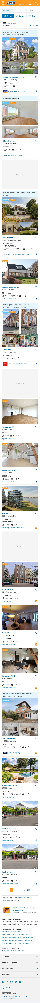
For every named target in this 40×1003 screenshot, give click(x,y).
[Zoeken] (26, 10)
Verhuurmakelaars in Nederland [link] (13, 951)
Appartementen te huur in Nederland (15, 935)
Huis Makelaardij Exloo (10, 840)
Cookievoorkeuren (9, 999)
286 (28, 890)
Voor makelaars (7, 969)
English (8, 988)
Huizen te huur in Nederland (12, 932)
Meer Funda (6, 974)
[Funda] (12, 3)
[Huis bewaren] (36, 77)
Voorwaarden (14, 996)
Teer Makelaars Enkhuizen (17, 364)
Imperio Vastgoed (8, 439)
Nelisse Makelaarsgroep (16, 91)
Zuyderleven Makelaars (10, 482)
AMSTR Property (14, 753)
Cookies (24, 996)
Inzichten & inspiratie (9, 963)
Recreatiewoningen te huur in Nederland (16, 943)
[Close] (11, 10)
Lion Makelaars (7, 601)
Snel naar (5, 957)
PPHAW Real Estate (15, 155)
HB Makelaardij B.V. (9, 644)
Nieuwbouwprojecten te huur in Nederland (17, 940)
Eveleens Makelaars (9, 299)
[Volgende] (32, 890)
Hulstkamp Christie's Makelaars (13, 528)
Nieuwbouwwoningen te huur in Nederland (17, 937)
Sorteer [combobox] (35, 25)
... (24, 890)
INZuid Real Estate (8, 797)
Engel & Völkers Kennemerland (19, 254)
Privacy (4, 996)
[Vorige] (7, 890)
